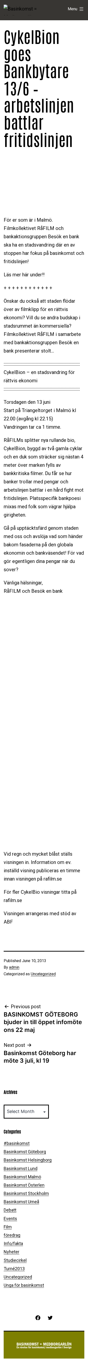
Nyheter (11, 1251)
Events (10, 1218)
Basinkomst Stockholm (26, 1193)
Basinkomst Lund (20, 1168)
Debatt (10, 1210)
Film (8, 1226)
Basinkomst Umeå (21, 1201)
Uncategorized (43, 974)
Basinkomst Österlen (24, 1185)
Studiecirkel (15, 1260)
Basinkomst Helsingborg (28, 1160)
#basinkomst (17, 1143)
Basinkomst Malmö (22, 1176)
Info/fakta (13, 1243)
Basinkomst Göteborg (25, 1151)
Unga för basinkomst (24, 1285)
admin (14, 967)
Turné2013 (14, 1268)
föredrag (12, 1235)
